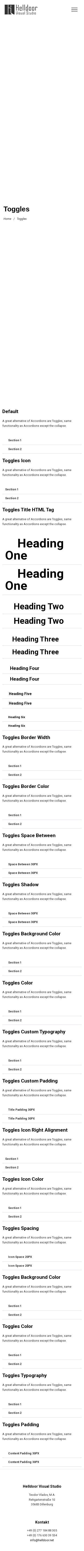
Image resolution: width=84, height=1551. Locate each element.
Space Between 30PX (23, 864)
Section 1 (14, 440)
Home (7, 219)
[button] (42, 440)
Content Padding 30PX (23, 1453)
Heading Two (39, 606)
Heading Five (20, 694)
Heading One (34, 549)
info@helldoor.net (42, 1540)
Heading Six (16, 717)
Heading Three (35, 639)
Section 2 (14, 449)
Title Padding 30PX (21, 1109)
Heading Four (24, 668)
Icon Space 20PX (20, 1257)
